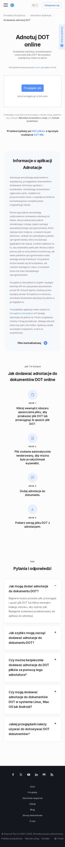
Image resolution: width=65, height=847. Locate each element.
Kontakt (45, 838)
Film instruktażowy (29, 342)
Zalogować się (51, 5)
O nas (33, 821)
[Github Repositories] (44, 775)
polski (60, 838)
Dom (32, 786)
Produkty (32, 792)
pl (34, 5)
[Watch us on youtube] (28, 775)
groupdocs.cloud (48, 67)
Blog (32, 809)
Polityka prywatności (12, 838)
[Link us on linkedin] (36, 775)
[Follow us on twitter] (20, 775)
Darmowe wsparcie (33, 798)
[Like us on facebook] (13, 775)
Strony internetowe (32, 815)
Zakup (32, 804)
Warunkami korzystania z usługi (33, 118)
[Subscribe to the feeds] (51, 775)
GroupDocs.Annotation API (23, 313)
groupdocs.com (33, 67)
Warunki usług (32, 838)
